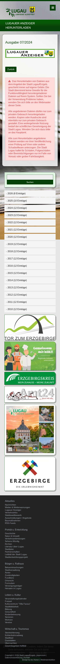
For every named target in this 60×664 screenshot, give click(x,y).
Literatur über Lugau (14, 546)
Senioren (9, 617)
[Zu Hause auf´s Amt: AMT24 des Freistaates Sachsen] (30, 394)
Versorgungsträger (13, 586)
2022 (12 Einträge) (17, 222)
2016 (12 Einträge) (17, 266)
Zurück (10, 69)
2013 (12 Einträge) (17, 287)
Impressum (41, 655)
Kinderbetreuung (12, 614)
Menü (53, 8)
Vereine (8, 622)
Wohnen (9, 620)
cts (32, 660)
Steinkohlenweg (12, 632)
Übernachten (11, 643)
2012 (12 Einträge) (17, 295)
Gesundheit (10, 612)
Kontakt (27, 658)
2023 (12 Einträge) (17, 215)
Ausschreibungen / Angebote (18, 518)
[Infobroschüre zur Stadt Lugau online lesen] (30, 429)
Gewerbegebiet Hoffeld (15, 646)
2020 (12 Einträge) (17, 237)
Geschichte (10, 533)
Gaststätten (10, 640)
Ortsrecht (9, 580)
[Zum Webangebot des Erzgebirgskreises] (30, 378)
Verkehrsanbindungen (15, 538)
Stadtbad (9, 638)
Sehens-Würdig (12, 541)
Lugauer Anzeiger (13, 510)
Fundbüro (9, 578)
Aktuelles (10, 501)
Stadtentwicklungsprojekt (16, 557)
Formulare (10, 583)
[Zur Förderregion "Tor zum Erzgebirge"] (30, 327)
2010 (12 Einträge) (17, 309)
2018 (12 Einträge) (17, 251)
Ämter (7, 572)
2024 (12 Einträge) (17, 208)
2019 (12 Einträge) (17, 244)
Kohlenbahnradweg (14, 635)
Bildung (8, 609)
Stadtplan (9, 549)
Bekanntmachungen (14, 567)
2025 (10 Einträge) (17, 200)
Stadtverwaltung (12, 570)
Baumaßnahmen (12, 520)
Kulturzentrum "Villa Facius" (17, 604)
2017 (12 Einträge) (17, 258)
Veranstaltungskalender (16, 598)
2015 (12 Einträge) (17, 273)
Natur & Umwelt (12, 536)
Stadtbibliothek (11, 606)
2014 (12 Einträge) (17, 280)
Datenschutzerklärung (13, 658)
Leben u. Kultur (13, 595)
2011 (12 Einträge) (17, 302)
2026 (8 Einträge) (16, 193)
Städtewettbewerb (13, 515)
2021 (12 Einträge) (17, 229)
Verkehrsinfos (11, 512)
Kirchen (8, 544)
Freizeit (8, 601)
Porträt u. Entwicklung (16, 529)
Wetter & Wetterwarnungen (17, 507)
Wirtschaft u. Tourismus (17, 629)
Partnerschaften (12, 552)
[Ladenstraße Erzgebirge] (30, 356)
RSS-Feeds (10, 523)
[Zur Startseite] (20, 12)
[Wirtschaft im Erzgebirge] (30, 473)
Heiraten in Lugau (13, 588)
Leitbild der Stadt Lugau (16, 554)
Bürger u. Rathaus (14, 563)
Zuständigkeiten (12, 575)
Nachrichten (10, 505)
